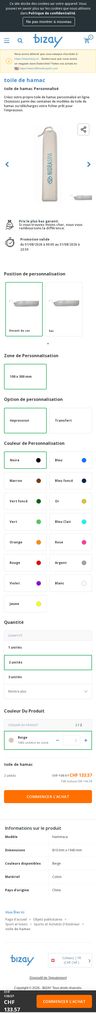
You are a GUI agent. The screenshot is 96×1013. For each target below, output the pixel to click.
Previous (7, 164)
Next (89, 164)
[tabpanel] (24, 309)
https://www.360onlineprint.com (38, 68)
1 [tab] (48, 343)
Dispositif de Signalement (48, 978)
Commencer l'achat (48, 796)
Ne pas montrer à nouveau (48, 21)
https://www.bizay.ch (26, 58)
